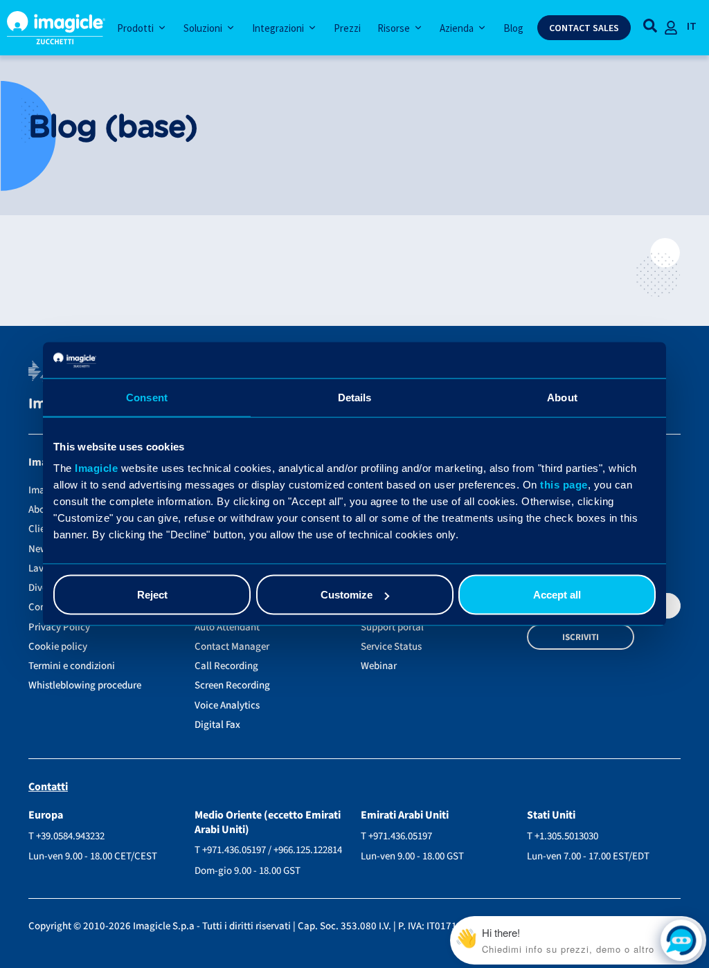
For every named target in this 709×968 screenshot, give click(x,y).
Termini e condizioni (71, 666)
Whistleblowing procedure (84, 685)
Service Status (391, 646)
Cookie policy (57, 646)
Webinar (379, 666)
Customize (347, 595)
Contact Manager (232, 646)
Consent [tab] (147, 397)
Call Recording (226, 666)
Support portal (392, 627)
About (41, 509)
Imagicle (96, 468)
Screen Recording (232, 685)
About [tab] (562, 397)
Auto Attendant (227, 627)
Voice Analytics (227, 705)
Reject (152, 595)
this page (564, 485)
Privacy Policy (59, 627)
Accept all (557, 595)
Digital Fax (217, 725)
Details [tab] (355, 397)
